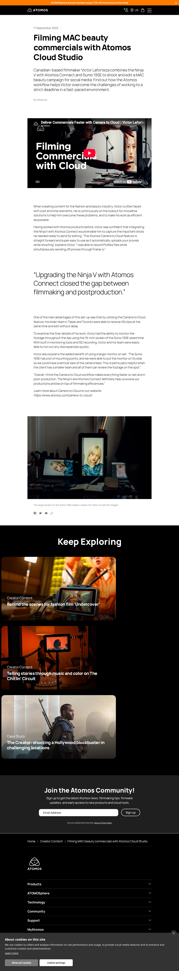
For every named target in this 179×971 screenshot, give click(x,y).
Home (31, 841)
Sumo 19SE (121, 338)
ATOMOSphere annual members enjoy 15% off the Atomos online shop (89, 2)
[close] (174, 933)
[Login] (127, 10)
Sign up (131, 813)
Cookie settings (56, 962)
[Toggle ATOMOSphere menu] (150, 893)
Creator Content (51, 841)
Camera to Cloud (112, 236)
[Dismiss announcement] (176, 3)
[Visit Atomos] (37, 10)
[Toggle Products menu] (150, 884)
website (95, 391)
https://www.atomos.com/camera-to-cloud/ (63, 395)
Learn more (11, 953)
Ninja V (43, 231)
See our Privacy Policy (103, 823)
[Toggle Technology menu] (150, 902)
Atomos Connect (66, 231)
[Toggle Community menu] (150, 911)
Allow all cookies (21, 962)
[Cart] (143, 10)
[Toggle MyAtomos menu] (150, 929)
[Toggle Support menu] (150, 920)
